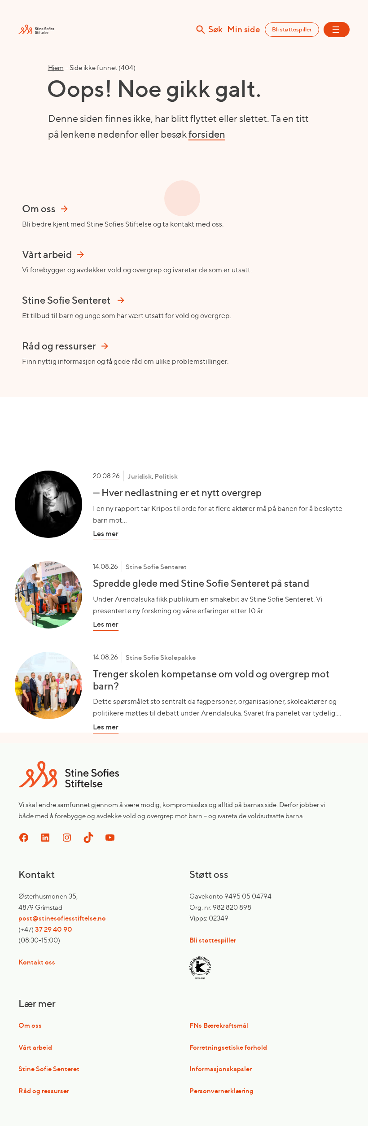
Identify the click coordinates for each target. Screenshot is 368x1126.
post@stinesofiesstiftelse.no (62, 918)
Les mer (124, 533)
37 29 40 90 (53, 929)
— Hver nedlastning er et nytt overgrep (177, 492)
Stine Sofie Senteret (156, 567)
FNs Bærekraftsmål (218, 1025)
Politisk (166, 476)
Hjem (56, 67)
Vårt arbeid (35, 1047)
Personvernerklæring (221, 1091)
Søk (215, 30)
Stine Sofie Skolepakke (161, 657)
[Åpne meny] (337, 29)
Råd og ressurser (43, 1091)
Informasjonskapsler (220, 1069)
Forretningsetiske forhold (228, 1047)
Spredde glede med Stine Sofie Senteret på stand (201, 583)
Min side (243, 29)
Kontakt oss (36, 962)
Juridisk (139, 476)
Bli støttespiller (292, 29)
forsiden (206, 134)
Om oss (30, 1025)
